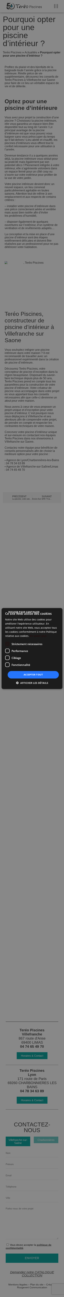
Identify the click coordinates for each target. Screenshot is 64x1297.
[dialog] (32, 648)
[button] (32, 683)
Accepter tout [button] (33, 674)
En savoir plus (38, 636)
